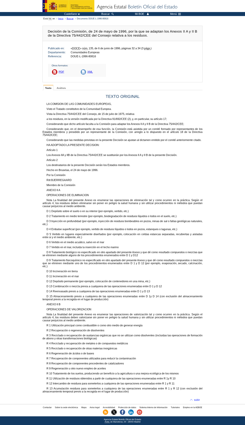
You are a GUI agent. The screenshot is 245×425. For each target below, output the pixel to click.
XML (90, 71)
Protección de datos (127, 407)
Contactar (47, 407)
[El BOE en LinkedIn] (131, 414)
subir (197, 399)
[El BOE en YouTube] (139, 414)
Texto (48, 88)
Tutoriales (175, 407)
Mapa (83, 407)
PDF (61, 71)
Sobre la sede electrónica (66, 407)
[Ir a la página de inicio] (136, 7)
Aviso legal (95, 407)
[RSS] (105, 414)
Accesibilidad (109, 407)
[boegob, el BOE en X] (114, 414)
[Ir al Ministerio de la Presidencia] (68, 6)
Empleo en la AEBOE (192, 407)
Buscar (70, 18)
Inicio (60, 18)
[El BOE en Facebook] (122, 414)
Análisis (61, 88)
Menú (173, 14)
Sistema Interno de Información (153, 407)
